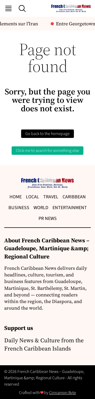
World (41, 207)
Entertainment (70, 207)
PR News (48, 218)
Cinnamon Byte (62, 393)
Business (18, 207)
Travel (50, 197)
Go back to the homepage (47, 134)
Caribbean (74, 197)
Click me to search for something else (47, 150)
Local (32, 197)
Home (16, 197)
